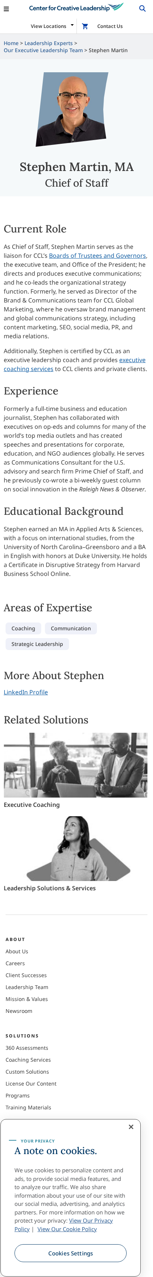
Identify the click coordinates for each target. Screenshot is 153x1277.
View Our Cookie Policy (67, 1229)
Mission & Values (27, 998)
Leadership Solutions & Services (50, 888)
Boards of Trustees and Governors (97, 255)
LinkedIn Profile (26, 692)
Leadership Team (27, 987)
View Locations (48, 26)
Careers (15, 963)
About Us (17, 951)
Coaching (23, 628)
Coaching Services (28, 1059)
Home (11, 43)
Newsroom (19, 1010)
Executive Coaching (32, 805)
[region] (70, 1198)
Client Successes (26, 975)
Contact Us (110, 26)
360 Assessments (27, 1047)
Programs (18, 1095)
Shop (86, 26)
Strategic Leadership (37, 643)
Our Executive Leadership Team (43, 50)
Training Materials (28, 1107)
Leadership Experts (49, 43)
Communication (71, 628)
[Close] (131, 1127)
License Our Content (31, 1083)
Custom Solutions (27, 1071)
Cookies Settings (70, 1253)
